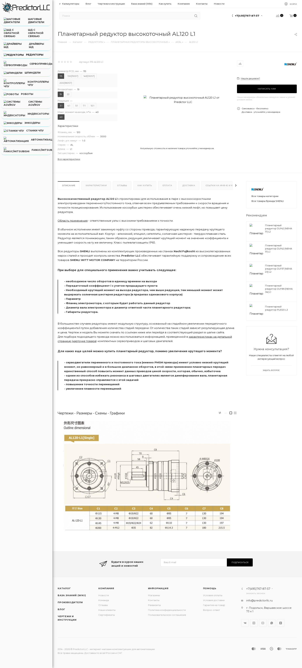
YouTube (263, 623)
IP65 (152, 242)
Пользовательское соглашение (167, 614)
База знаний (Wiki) (72, 595)
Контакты (153, 600)
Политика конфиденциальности (167, 610)
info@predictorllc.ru (259, 600)
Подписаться (240, 562)
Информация (158, 588)
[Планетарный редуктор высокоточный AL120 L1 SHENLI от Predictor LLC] (183, 99)
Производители (70, 602)
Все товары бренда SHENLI (267, 201)
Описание (68, 185)
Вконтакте (245, 623)
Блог (61, 609)
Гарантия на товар (214, 605)
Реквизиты (154, 605)
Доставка (188, 185)
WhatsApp (271, 623)
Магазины (154, 595)
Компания (106, 588)
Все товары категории (264, 196)
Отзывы (122, 185)
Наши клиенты (107, 610)
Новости (103, 595)
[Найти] (196, 15)
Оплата (167, 185)
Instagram (254, 623)
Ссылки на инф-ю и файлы (223, 185)
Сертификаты (106, 614)
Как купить (145, 185)
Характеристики (96, 185)
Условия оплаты (212, 595)
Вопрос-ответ (211, 610)
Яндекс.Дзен (280, 623)
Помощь (209, 588)
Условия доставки (214, 600)
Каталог (64, 588)
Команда (103, 600)
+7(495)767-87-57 (247, 15)
